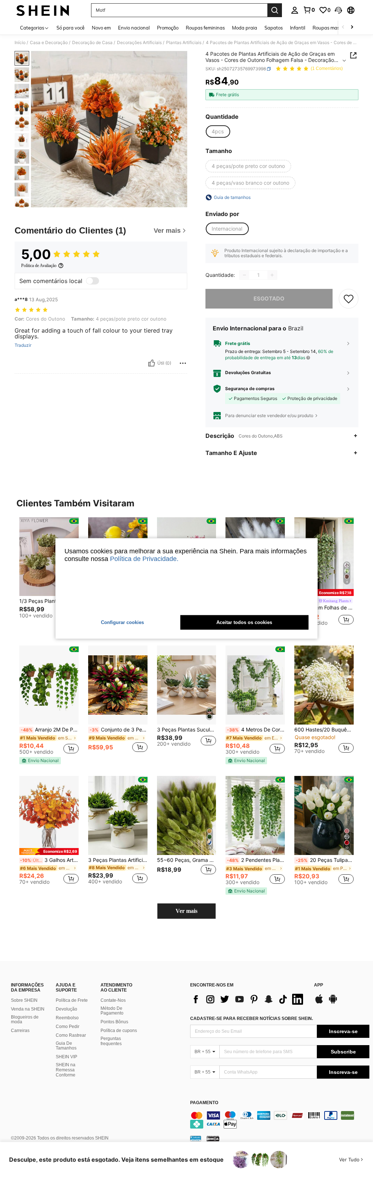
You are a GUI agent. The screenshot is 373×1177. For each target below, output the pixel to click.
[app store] (319, 1002)
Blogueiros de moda (25, 1020)
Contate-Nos (113, 1000)
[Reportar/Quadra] (182, 363)
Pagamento (204, 1103)
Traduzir (23, 345)
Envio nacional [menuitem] (134, 28)
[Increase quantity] (272, 275)
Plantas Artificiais (183, 42)
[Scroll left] (343, 27)
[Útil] (151, 363)
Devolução (66, 1009)
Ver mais (186, 911)
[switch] (92, 281)
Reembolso (67, 1017)
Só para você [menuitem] (70, 28)
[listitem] (49, 574)
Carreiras (20, 1030)
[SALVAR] (348, 299)
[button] (338, 10)
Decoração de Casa (92, 42)
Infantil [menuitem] (297, 28)
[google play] (333, 1002)
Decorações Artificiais (139, 42)
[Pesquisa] (274, 10)
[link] (309, 9)
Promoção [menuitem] (167, 28)
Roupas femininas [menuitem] (205, 28)
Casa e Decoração (49, 42)
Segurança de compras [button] (250, 388)
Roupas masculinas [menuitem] (334, 28)
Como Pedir (67, 1026)
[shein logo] (42, 10)
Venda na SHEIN (27, 1009)
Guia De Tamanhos (66, 1046)
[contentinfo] (279, 1120)
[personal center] (294, 10)
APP (318, 985)
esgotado (269, 298)
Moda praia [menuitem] (244, 28)
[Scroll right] (351, 27)
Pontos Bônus (114, 1021)
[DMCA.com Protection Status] (213, 1138)
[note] (324, 592)
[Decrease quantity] (244, 275)
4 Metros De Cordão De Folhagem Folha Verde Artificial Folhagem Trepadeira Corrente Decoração (256, 730)
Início (20, 42)
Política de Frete (72, 1000)
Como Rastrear (71, 1035)
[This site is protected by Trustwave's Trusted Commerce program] (195, 1138)
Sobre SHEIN (24, 1000)
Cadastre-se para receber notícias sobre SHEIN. (251, 1018)
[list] (248, 999)
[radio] (217, 131)
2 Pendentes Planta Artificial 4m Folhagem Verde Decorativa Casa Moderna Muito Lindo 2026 (256, 860)
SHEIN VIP (66, 1056)
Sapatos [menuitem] (273, 28)
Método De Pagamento (112, 1011)
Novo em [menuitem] (101, 28)
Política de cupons (119, 1030)
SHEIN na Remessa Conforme (65, 1070)
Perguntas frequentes (111, 1041)
